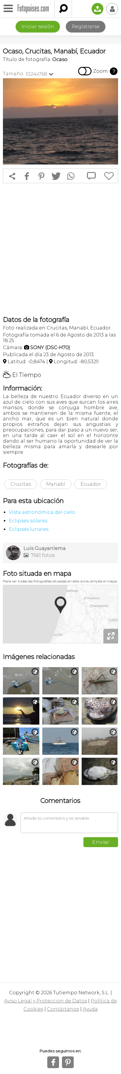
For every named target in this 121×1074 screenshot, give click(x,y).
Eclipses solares (28, 521)
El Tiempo (22, 374)
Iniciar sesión (37, 26)
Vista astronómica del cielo (42, 512)
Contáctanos (63, 1009)
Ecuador (90, 484)
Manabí (55, 484)
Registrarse (86, 26)
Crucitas (21, 484)
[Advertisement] (60, 249)
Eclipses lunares (28, 529)
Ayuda (90, 1009)
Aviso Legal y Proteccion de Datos (45, 1001)
